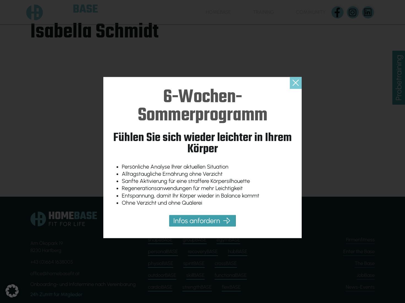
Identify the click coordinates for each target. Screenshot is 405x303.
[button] (12, 291)
